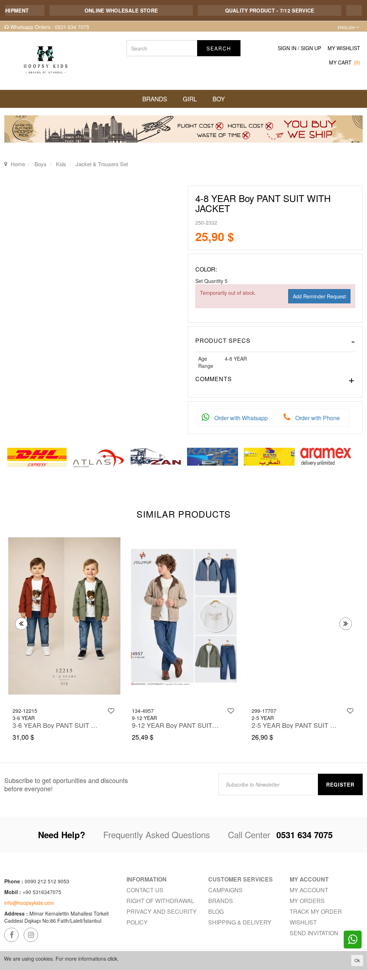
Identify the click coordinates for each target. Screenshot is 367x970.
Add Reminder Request (319, 296)
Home (18, 164)
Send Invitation (314, 933)
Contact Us (145, 890)
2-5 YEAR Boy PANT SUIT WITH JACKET (296, 725)
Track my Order (316, 911)
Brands (220, 901)
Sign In (287, 48)
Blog (216, 911)
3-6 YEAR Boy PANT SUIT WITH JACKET (57, 725)
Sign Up (311, 48)
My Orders (307, 901)
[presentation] (21, 624)
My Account (309, 890)
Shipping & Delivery (239, 922)
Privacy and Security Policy (162, 916)
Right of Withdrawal (160, 901)
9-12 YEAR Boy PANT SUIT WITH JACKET (176, 725)
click (112, 958)
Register (340, 784)
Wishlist (303, 922)
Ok (357, 960)
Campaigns (225, 890)
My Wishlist (344, 48)
